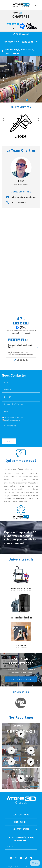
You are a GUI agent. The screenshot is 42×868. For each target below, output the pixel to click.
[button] (3, 5)
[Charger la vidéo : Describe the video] (21, 734)
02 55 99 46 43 (19, 202)
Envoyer (9, 441)
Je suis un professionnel (13, 417)
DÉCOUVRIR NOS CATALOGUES (21, 679)
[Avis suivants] (38, 347)
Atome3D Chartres (16, 867)
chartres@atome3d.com (24, 197)
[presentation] (3, 119)
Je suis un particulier (12, 420)
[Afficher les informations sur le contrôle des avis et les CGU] (35, 331)
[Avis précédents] (4, 347)
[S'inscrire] (34, 847)
